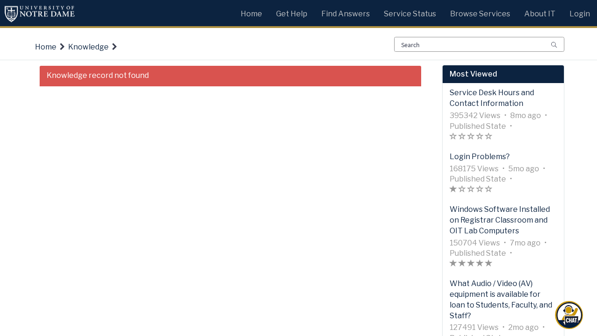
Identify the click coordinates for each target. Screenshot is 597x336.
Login (579, 13)
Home (45, 46)
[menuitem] (251, 11)
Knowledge (88, 46)
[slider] (471, 137)
